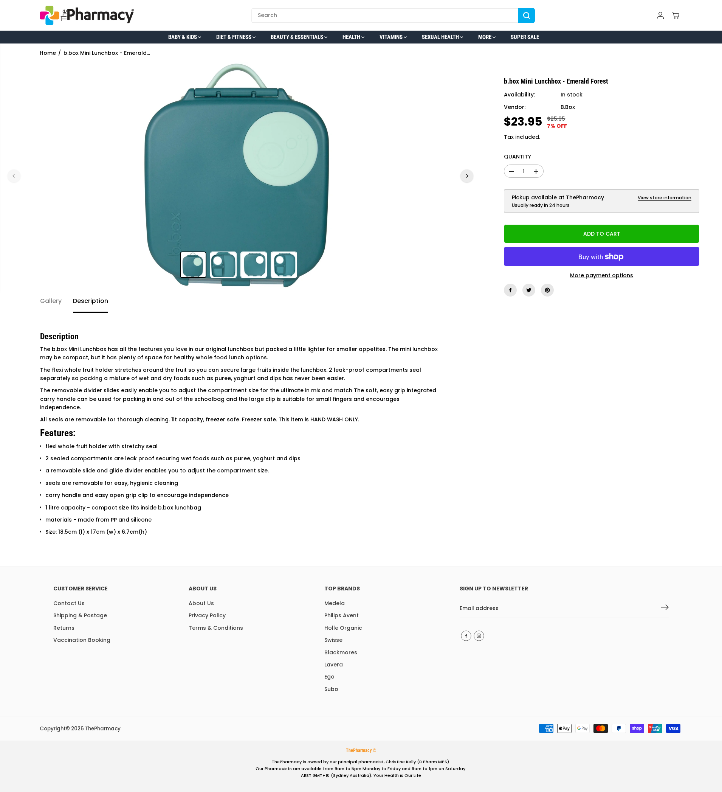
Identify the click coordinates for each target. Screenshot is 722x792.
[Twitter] (528, 290)
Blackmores (340, 652)
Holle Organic (343, 628)
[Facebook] (510, 290)
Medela (334, 603)
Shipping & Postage (80, 615)
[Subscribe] (665, 608)
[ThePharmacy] (87, 15)
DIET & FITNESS (234, 37)
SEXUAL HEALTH (441, 37)
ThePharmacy (103, 728)
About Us (201, 603)
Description (90, 301)
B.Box (568, 107)
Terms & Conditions (216, 628)
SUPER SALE (525, 37)
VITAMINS (392, 37)
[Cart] (675, 15)
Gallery (51, 301)
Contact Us (69, 603)
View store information (664, 197)
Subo (331, 689)
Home (48, 53)
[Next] (466, 175)
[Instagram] (479, 635)
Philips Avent (341, 615)
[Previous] (14, 175)
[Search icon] (526, 15)
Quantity (517, 157)
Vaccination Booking (81, 640)
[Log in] (660, 15)
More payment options (601, 276)
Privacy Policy (207, 615)
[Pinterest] (547, 290)
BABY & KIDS (183, 37)
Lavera (333, 664)
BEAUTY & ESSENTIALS (297, 37)
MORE (485, 37)
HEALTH (351, 37)
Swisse (333, 640)
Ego (329, 676)
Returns (63, 628)
